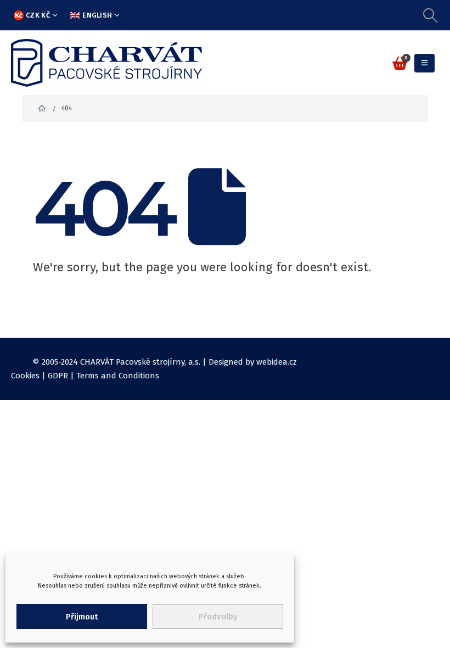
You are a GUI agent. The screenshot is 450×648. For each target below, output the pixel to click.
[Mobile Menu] (424, 63)
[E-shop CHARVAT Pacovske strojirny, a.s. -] (106, 63)
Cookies (25, 376)
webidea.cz (276, 362)
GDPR (58, 376)
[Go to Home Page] (42, 108)
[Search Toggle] (430, 15)
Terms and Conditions (117, 376)
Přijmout (82, 617)
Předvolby (218, 617)
